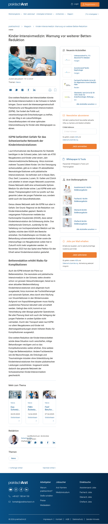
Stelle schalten (46, 496)
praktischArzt (14, 26)
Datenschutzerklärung (70, 140)
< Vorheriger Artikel (16, 468)
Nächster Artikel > (49, 468)
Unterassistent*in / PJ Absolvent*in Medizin (82, 57)
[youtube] (11, 489)
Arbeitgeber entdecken (44, 14)
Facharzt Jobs (86, 492)
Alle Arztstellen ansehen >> (87, 104)
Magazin (70, 14)
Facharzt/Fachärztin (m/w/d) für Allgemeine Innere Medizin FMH (85, 82)
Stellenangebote (14, 14)
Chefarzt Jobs (86, 502)
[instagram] (16, 489)
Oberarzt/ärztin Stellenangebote (80, 211)
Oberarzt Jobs (86, 497)
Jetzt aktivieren (80, 255)
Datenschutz (78, 519)
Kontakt (59, 519)
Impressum (47, 519)
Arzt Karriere (61, 487)
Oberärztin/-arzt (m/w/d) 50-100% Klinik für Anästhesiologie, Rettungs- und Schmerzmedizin (84, 95)
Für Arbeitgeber (91, 14)
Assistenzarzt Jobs (88, 487)
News (18, 82)
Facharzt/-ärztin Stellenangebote (80, 200)
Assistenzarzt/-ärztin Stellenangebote (82, 188)
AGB (76, 137)
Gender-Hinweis (92, 519)
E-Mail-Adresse (68, 127)
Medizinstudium (63, 492)
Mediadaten (45, 505)
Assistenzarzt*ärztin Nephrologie (81, 69)
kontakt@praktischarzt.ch (23, 502)
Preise (43, 500)
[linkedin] (26, 489)
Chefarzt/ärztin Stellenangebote (80, 222)
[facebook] (21, 489)
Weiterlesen (15, 417)
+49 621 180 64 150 (20, 496)
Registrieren (90, 4)
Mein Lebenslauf (29, 14)
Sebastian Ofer (26, 438)
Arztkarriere (60, 14)
